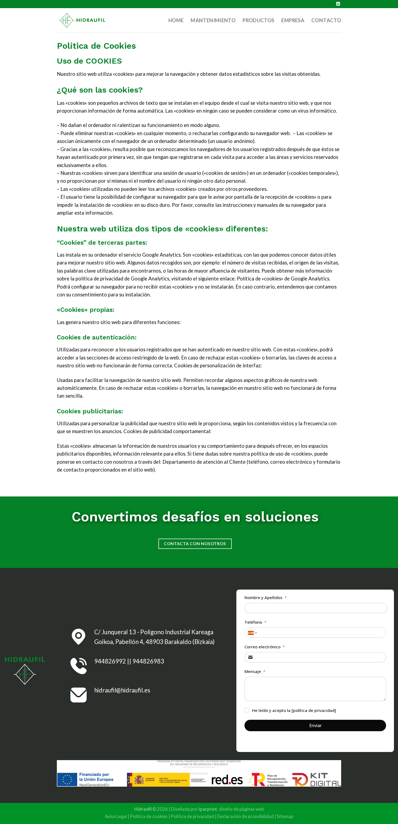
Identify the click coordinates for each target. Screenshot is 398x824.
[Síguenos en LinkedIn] (338, 4)
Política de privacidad (192, 816)
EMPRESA (292, 20)
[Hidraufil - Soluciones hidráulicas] (84, 20)
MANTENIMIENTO (213, 20)
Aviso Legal (116, 816)
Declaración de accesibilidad (245, 816)
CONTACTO (326, 20)
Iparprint (207, 809)
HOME (176, 20)
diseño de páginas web (241, 809)
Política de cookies (149, 816)
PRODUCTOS (258, 20)
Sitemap (285, 816)
